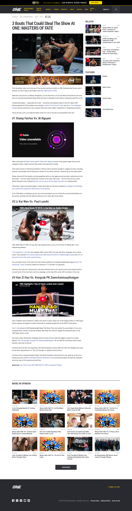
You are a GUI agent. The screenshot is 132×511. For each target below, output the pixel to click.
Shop (86, 9)
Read (71, 9)
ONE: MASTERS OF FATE (48, 91)
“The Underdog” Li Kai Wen (21, 252)
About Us (92, 9)
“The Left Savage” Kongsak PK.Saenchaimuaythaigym (35, 340)
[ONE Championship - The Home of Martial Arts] (16, 9)
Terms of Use (116, 501)
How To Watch (39, 9)
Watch (79, 9)
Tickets (56, 9)
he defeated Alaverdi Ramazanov (39, 358)
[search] (116, 9)
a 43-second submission (34, 255)
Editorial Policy (105, 501)
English (105, 9)
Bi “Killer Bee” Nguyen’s (46, 161)
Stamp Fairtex (30, 161)
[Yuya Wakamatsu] (93, 112)
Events (48, 9)
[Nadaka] (93, 79)
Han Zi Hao (16, 328)
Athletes (64, 9)
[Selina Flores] (93, 90)
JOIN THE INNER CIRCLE (28, 9)
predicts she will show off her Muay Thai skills (49, 181)
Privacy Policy (95, 501)
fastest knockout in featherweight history (60, 255)
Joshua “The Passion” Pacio (53, 105)
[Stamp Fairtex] (93, 101)
